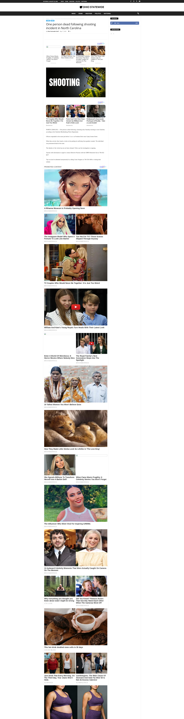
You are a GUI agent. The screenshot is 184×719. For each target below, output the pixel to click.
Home (47, 18)
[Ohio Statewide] (92, 7)
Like (137, 23)
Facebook (114, 18)
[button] (138, 13)
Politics (78, 1)
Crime (66, 1)
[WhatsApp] (61, 37)
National (84, 1)
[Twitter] (137, 1)
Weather (71, 1)
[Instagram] (134, 1)
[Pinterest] (57, 37)
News (62, 1)
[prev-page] (111, 34)
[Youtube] (139, 1)
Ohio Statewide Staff (53, 31)
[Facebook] (131, 1)
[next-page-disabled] (114, 34)
